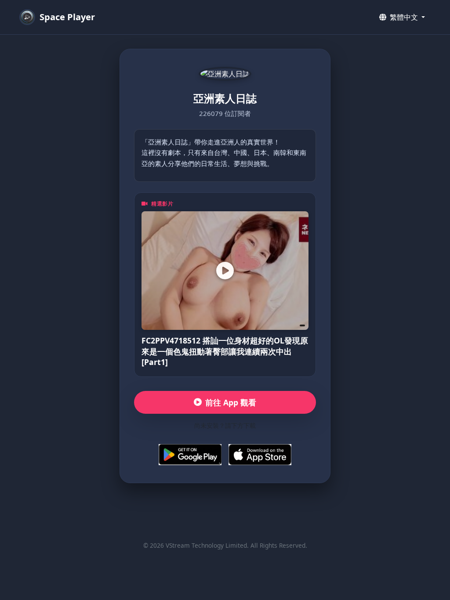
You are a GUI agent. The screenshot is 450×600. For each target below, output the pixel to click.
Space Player (67, 17)
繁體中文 (404, 17)
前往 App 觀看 (230, 402)
